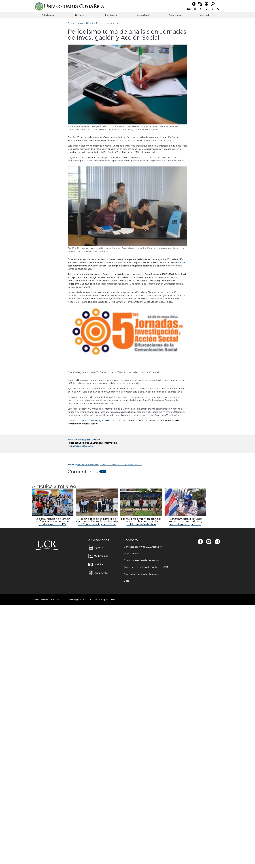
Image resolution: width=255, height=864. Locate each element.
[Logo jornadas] (127, 339)
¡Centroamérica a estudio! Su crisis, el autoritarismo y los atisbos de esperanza (185, 521)
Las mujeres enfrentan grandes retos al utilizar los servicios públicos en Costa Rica (141, 521)
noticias (80, 23)
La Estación (179, 262)
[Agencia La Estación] (127, 206)
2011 (87, 23)
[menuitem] (189, 9)
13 (96, 23)
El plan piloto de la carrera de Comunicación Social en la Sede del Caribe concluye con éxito (97, 521)
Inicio (71, 23)
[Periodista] (127, 84)
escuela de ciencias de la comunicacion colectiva (121, 464)
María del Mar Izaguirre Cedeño (84, 439)
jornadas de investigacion (88, 464)
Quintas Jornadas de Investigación (89, 420)
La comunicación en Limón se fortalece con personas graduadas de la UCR (52, 521)
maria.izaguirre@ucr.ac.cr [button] (81, 446)
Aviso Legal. (74, 599)
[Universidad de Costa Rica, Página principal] (69, 6)
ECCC (170, 140)
